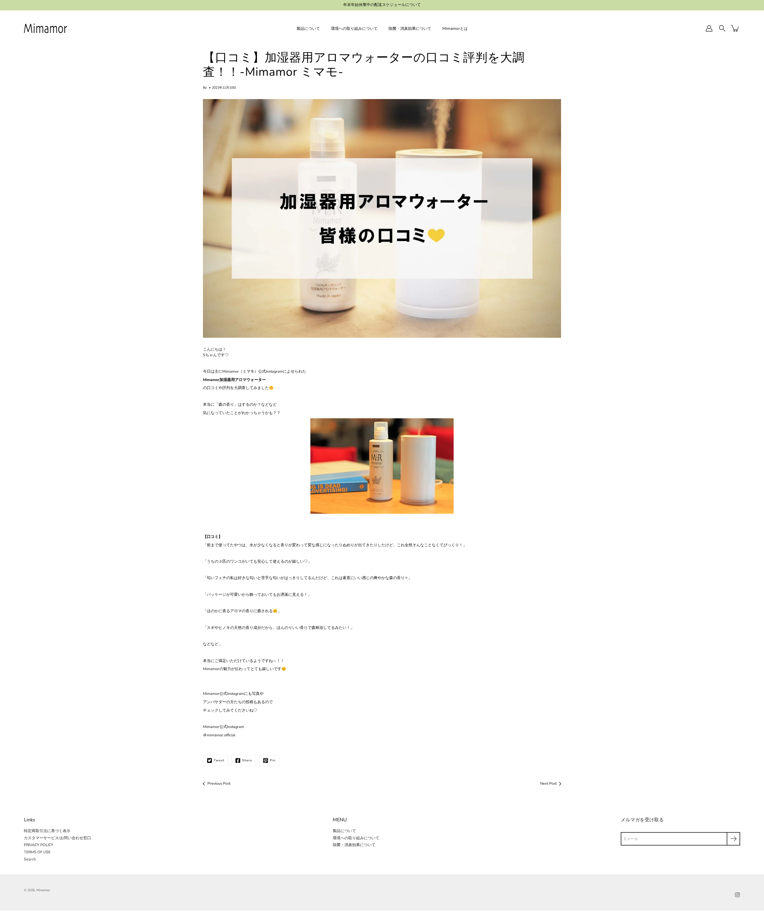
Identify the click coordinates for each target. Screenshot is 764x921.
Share (247, 760)
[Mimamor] (45, 28)
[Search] (722, 28)
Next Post (548, 783)
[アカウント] (709, 28)
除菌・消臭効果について (410, 28)
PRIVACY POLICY (38, 844)
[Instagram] (737, 894)
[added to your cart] (735, 28)
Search (30, 859)
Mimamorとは (455, 28)
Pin (272, 760)
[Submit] (733, 839)
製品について (308, 28)
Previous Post (218, 783)
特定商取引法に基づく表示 (47, 830)
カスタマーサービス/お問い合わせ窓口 (57, 837)
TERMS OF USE (37, 851)
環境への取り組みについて (354, 28)
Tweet (219, 760)
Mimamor (43, 890)
